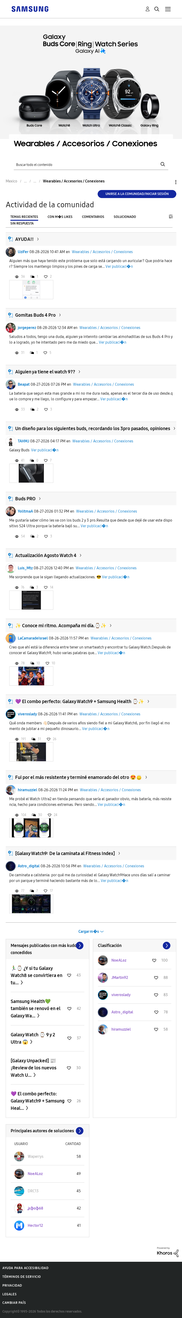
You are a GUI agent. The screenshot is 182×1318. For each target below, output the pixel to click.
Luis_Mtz (25, 568)
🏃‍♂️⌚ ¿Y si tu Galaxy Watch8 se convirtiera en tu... (36, 975)
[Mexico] (29, 8)
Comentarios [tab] (93, 217)
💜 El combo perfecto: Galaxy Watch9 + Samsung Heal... (37, 1101)
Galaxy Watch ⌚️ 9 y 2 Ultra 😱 (33, 1038)
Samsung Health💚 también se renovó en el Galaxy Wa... (35, 1008)
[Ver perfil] (11, 252)
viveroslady (27, 714)
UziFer (23, 252)
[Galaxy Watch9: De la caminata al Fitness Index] (65, 853)
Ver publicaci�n (119, 266)
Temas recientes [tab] (24, 217)
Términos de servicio (21, 1277)
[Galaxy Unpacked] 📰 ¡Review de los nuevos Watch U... (33, 1068)
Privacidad (12, 1285)
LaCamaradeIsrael (33, 638)
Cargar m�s (88, 931)
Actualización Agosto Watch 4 (45, 555)
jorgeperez (27, 327)
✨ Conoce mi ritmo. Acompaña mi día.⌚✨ (60, 625)
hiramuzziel (27, 790)
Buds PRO (25, 498)
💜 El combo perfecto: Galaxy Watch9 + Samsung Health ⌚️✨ (79, 701)
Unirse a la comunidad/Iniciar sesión (137, 194)
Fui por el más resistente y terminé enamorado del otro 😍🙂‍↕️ (78, 777)
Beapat (24, 384)
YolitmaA (25, 511)
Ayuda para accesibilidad (25, 1268)
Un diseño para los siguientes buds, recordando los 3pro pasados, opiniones (92, 428)
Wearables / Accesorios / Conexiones (102, 252)
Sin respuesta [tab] (22, 223)
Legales (9, 1294)
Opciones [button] (167, 182)
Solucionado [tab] (125, 217)
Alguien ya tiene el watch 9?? (45, 372)
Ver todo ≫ (47, 945)
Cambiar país (14, 1303)
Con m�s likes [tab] (60, 217)
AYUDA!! (24, 239)
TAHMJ (23, 441)
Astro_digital (29, 866)
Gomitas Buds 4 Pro (35, 315)
